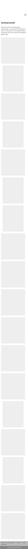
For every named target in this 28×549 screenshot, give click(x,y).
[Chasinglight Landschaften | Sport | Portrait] (5, 8)
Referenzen (4, 544)
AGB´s (24, 542)
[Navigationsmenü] (25, 15)
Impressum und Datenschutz (8, 542)
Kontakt (19, 542)
